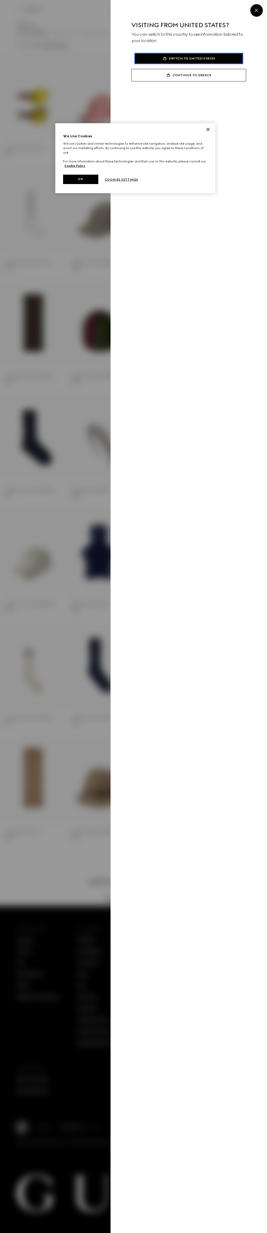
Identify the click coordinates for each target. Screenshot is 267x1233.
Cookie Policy (74, 166)
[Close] (256, 10)
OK (80, 179)
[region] (135, 158)
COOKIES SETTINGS (121, 179)
